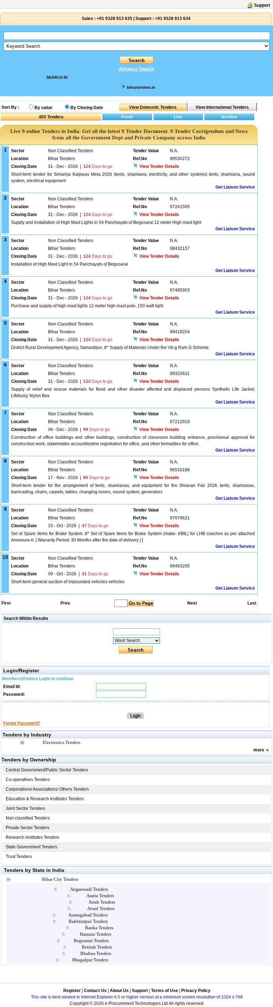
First (5, 603)
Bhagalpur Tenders (90, 959)
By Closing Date (86, 107)
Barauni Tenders (95, 934)
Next (192, 603)
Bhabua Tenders (95, 953)
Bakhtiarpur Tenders (88, 921)
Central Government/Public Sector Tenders (47, 769)
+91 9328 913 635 (114, 18)
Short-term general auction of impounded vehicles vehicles (67, 581)
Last (251, 603)
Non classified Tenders (28, 818)
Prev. (65, 603)
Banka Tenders (99, 927)
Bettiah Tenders (97, 947)
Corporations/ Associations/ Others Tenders (47, 789)
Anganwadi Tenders (89, 889)
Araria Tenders (100, 895)
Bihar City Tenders (60, 879)
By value (43, 107)
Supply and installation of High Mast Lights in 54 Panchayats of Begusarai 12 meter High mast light (106, 222)
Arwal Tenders (100, 908)
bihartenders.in (141, 87)
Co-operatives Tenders (28, 779)
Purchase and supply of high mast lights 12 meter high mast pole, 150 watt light (87, 305)
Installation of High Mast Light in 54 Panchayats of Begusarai (69, 264)
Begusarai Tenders (91, 940)
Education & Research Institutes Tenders (45, 798)
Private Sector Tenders (27, 827)
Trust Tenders (19, 856)
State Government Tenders (31, 846)
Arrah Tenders (102, 902)
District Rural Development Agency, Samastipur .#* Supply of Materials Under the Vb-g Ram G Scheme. (110, 347)
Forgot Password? (21, 723)
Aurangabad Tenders (88, 915)
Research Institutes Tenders (32, 837)
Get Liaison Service (235, 187)
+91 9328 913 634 (173, 18)
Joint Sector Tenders (25, 808)
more (258, 749)
